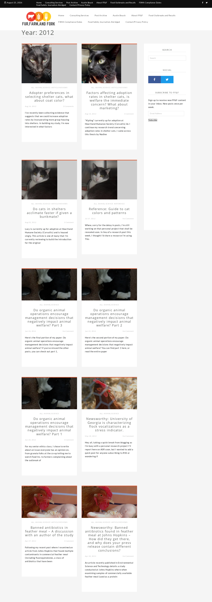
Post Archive (72, 2)
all (32, 87)
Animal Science (42, 87)
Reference (119, 204)
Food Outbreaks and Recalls (123, 2)
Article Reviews (59, 87)
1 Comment (129, 114)
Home (39, 2)
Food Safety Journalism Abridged (51, 5)
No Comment (128, 218)
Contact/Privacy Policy (80, 5)
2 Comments (68, 106)
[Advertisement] (167, 174)
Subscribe (153, 120)
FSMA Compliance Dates (150, 2)
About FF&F (101, 2)
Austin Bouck (87, 2)
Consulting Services (54, 2)
